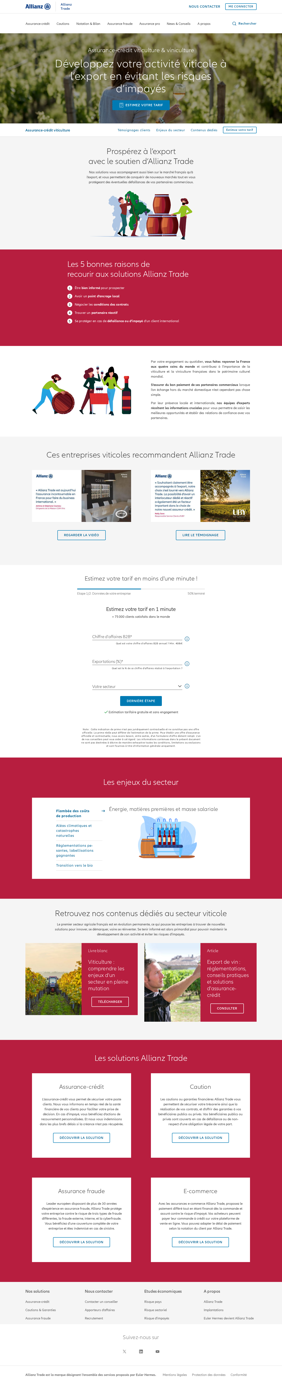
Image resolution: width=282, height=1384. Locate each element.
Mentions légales (175, 1375)
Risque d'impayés (156, 1318)
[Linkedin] (141, 1351)
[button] (244, 23)
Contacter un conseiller (101, 1302)
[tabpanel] (167, 833)
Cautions (63, 24)
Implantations (214, 1310)
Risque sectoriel (155, 1310)
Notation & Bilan (88, 24)
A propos (204, 24)
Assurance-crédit (38, 24)
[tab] (79, 813)
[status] (141, 592)
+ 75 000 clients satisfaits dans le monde (141, 617)
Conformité (239, 1375)
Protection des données (209, 1375)
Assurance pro (149, 24)
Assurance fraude (120, 24)
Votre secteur (104, 686)
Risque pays (153, 1302)
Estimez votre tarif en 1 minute (141, 609)
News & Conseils (179, 24)
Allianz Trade (213, 1302)
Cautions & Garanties (40, 1310)
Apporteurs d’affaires (100, 1310)
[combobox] (137, 685)
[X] (124, 1351)
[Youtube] (157, 1351)
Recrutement (94, 1318)
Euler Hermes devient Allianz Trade (229, 1318)
